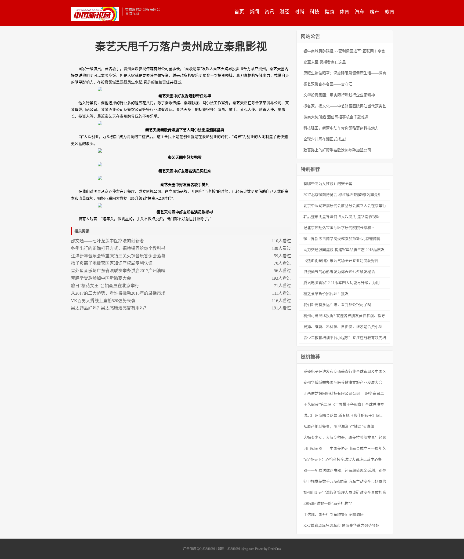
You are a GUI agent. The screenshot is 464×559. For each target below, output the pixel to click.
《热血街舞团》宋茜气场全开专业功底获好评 (341, 261)
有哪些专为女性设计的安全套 (327, 184)
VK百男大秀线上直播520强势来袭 (103, 300)
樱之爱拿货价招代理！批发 (326, 294)
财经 (284, 11)
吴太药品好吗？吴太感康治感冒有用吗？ (109, 308)
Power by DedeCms (268, 549)
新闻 (254, 11)
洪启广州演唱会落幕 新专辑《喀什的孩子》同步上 (345, 416)
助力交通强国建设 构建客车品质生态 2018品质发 (344, 250)
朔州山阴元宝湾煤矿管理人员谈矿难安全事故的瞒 (344, 493)
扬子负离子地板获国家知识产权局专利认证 (112, 263)
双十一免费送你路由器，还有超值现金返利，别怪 (344, 471)
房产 (374, 11)
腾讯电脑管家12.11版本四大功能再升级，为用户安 (345, 283)
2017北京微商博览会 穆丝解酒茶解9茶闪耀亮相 (342, 195)
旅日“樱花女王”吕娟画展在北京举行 (105, 285)
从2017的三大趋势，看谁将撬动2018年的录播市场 (118, 293)
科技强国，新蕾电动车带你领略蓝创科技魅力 (341, 128)
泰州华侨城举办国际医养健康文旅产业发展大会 (342, 383)
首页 (239, 11)
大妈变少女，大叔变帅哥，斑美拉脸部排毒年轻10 (344, 438)
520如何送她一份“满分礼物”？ (328, 504)
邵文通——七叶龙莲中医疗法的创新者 (107, 241)
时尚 (299, 11)
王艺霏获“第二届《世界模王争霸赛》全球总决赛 (343, 405)
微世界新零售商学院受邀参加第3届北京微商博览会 (345, 239)
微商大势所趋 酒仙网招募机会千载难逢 (335, 117)
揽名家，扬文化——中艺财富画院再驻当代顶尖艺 (344, 106)
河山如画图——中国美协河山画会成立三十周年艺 (344, 449)
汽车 (359, 11)
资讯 (269, 11)
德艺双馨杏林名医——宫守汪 (327, 84)
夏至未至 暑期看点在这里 (324, 62)
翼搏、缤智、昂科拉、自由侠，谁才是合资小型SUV (346, 327)
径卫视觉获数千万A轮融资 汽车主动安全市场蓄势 (344, 482)
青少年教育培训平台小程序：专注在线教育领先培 (344, 338)
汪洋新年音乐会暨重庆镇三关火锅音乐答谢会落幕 (118, 256)
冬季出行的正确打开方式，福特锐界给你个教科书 (118, 248)
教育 (389, 11)
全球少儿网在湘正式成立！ (326, 139)
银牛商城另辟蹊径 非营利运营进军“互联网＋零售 (344, 51)
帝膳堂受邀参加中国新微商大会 (101, 278)
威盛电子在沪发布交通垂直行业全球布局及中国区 (344, 372)
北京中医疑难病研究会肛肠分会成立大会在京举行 (344, 206)
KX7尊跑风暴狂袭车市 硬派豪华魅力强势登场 (341, 526)
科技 (314, 11)
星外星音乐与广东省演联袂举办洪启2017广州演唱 (118, 270)
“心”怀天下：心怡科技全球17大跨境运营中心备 (342, 460)
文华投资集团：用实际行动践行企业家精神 (339, 95)
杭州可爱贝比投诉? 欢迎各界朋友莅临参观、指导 (344, 316)
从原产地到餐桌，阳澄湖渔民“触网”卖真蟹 (338, 427)
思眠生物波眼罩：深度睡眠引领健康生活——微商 (344, 73)
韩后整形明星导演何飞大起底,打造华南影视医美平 (345, 217)
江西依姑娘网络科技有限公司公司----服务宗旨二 (343, 394)
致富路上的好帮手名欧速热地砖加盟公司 (337, 150)
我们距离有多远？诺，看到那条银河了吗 (337, 305)
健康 (329, 11)
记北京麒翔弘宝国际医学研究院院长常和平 (339, 228)
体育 (344, 11)
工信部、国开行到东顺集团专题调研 (333, 515)
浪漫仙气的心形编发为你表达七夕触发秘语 (339, 272)
